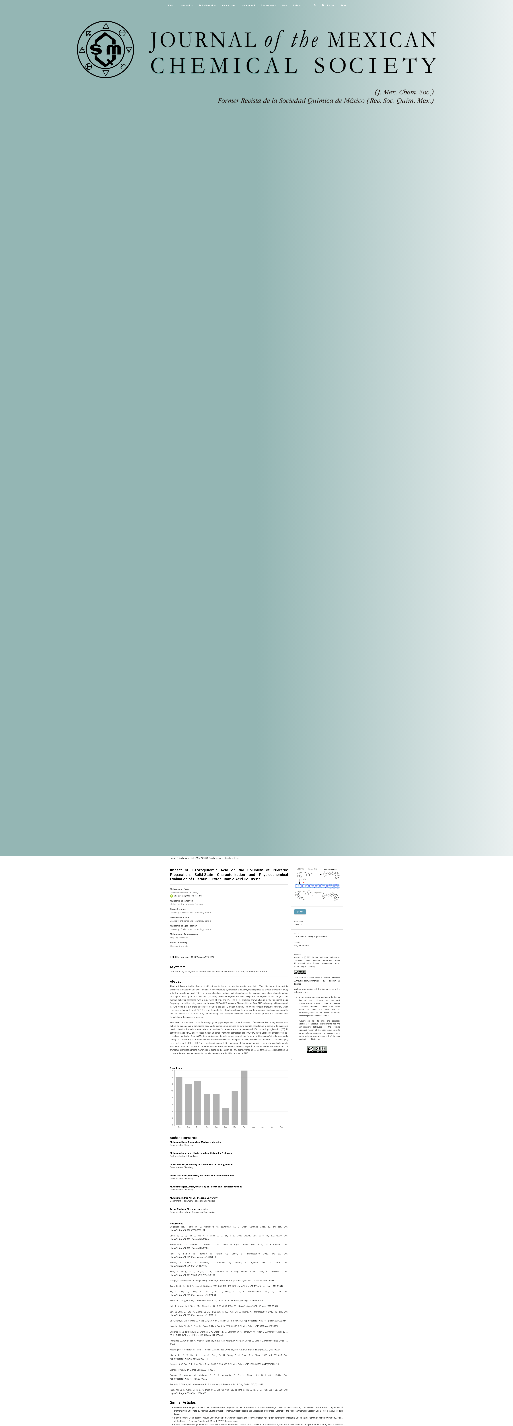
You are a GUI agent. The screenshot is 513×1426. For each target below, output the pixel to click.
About (171, 5)
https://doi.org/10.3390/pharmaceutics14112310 (193, 1257)
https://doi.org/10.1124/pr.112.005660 (205, 1335)
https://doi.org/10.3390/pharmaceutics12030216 (193, 1315)
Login (343, 5)
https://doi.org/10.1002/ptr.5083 (249, 1300)
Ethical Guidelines (207, 5)
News (284, 5)
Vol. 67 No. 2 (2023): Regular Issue (206, 858)
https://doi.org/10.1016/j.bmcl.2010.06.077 (258, 1306)
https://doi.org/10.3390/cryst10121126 (188, 1266)
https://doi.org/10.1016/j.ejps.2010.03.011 (189, 1379)
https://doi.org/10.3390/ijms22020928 (188, 1393)
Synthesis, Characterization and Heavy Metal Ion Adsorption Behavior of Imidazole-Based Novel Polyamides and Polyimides (276, 1418)
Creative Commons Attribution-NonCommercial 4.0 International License (317, 981)
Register (331, 5)
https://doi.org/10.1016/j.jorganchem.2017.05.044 (260, 1286)
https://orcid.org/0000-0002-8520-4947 (188, 896)
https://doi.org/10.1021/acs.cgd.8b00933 (189, 1248)
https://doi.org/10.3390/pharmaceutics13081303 (193, 1295)
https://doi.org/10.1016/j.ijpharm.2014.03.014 (265, 1320)
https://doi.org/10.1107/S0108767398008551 (252, 1280)
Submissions (187, 5)
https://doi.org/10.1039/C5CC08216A (187, 1230)
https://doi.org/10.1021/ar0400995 (264, 1349)
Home (172, 858)
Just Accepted (248, 5)
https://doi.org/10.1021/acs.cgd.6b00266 (189, 1239)
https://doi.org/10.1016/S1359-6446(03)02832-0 (256, 1364)
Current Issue (228, 5)
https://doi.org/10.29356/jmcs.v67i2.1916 (194, 957)
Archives (183, 858)
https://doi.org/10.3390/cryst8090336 (260, 1326)
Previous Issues (268, 5)
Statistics (297, 5)
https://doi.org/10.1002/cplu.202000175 (189, 1359)
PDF (301, 912)
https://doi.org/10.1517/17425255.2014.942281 (192, 1275)
